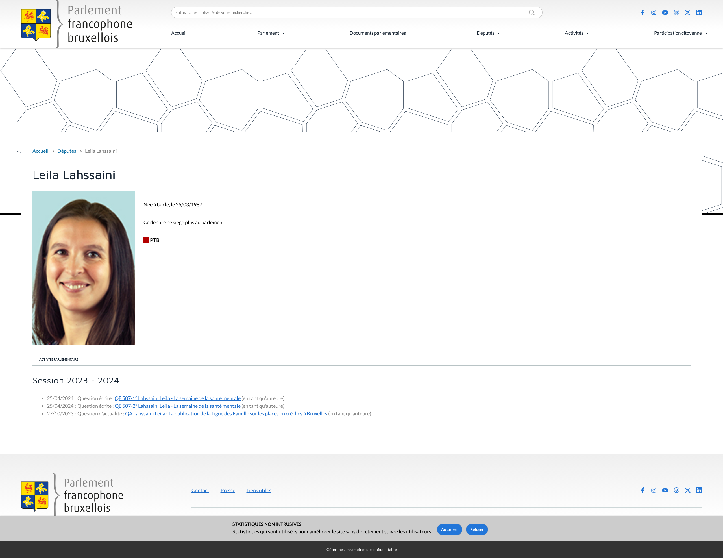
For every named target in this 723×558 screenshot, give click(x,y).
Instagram (654, 12)
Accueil (178, 33)
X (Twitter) (688, 12)
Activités (574, 33)
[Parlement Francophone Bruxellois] (76, 24)
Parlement (268, 33)
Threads (676, 12)
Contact (200, 490)
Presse (228, 490)
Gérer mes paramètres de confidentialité (361, 549)
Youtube (665, 12)
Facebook (642, 12)
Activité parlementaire (58, 359)
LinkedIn (699, 12)
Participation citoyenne (678, 33)
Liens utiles (259, 490)
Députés (485, 33)
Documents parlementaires (378, 33)
